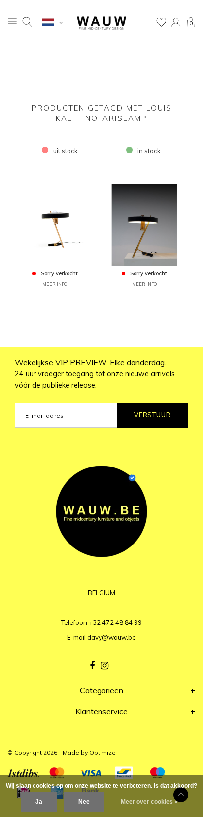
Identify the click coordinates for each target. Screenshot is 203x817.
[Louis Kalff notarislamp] (55, 224)
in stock (149, 151)
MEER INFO (54, 284)
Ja (38, 801)
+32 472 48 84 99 (115, 622)
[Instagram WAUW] (104, 666)
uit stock (65, 151)
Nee (84, 801)
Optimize (102, 752)
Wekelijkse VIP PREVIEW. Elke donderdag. (95, 373)
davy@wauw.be (111, 637)
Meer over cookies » (149, 801)
